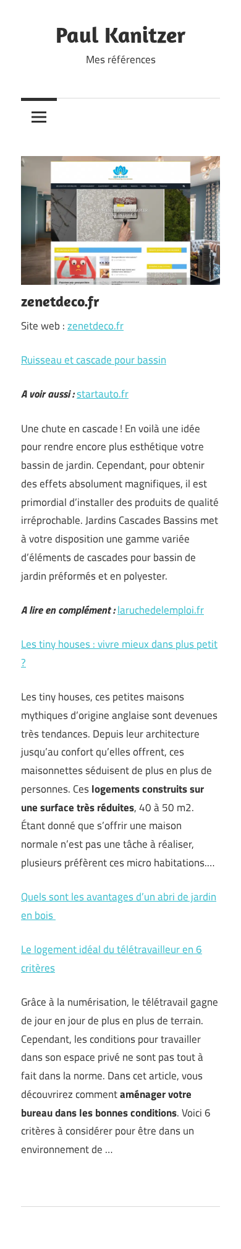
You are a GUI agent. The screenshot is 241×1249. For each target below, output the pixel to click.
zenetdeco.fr (95, 326)
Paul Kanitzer (120, 34)
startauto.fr (103, 394)
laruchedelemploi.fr (160, 610)
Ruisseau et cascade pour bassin (93, 360)
